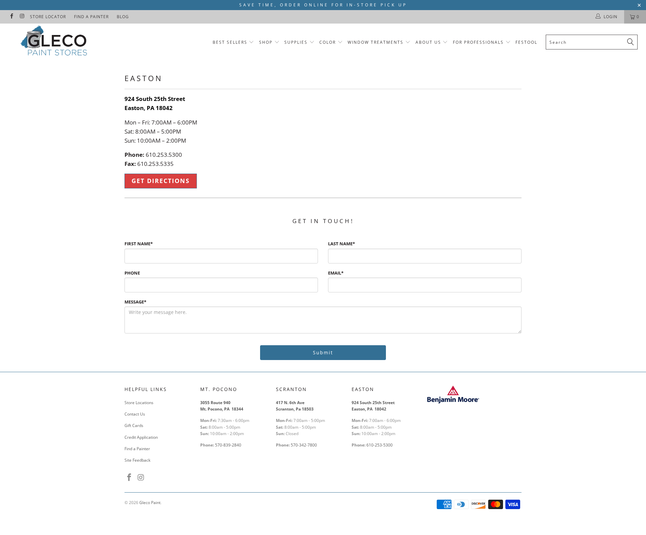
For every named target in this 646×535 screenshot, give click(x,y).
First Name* (138, 244)
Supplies (296, 42)
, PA (150, 108)
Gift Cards (133, 425)
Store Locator (48, 17)
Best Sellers (230, 42)
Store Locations (138, 402)
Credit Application (141, 437)
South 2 (146, 99)
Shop (266, 42)
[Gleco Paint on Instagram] (22, 17)
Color (327, 42)
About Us (429, 42)
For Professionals (479, 42)
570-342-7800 (304, 445)
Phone (132, 273)
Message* (135, 302)
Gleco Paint (149, 502)
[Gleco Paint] (55, 42)
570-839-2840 (228, 445)
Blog (123, 17)
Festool (526, 42)
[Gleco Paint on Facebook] (11, 17)
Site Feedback (137, 460)
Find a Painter (91, 17)
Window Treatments (375, 42)
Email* (336, 273)
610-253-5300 (379, 445)
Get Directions (161, 181)
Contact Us (134, 414)
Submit (323, 352)
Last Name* (341, 244)
